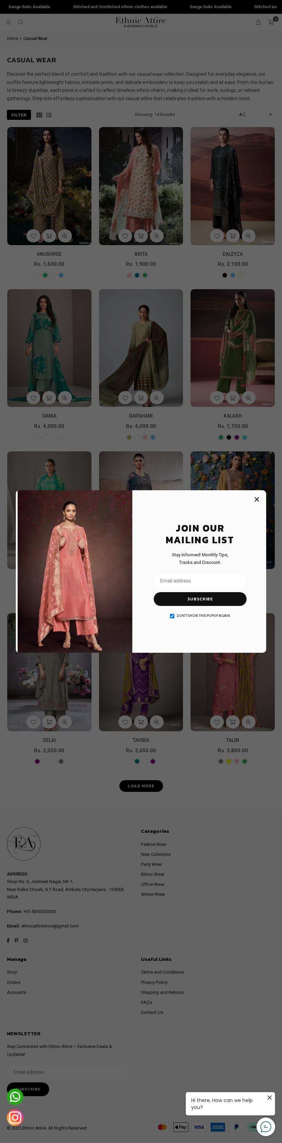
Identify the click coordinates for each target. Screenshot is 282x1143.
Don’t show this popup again (203, 616)
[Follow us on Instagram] (15, 1117)
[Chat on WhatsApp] (15, 1097)
